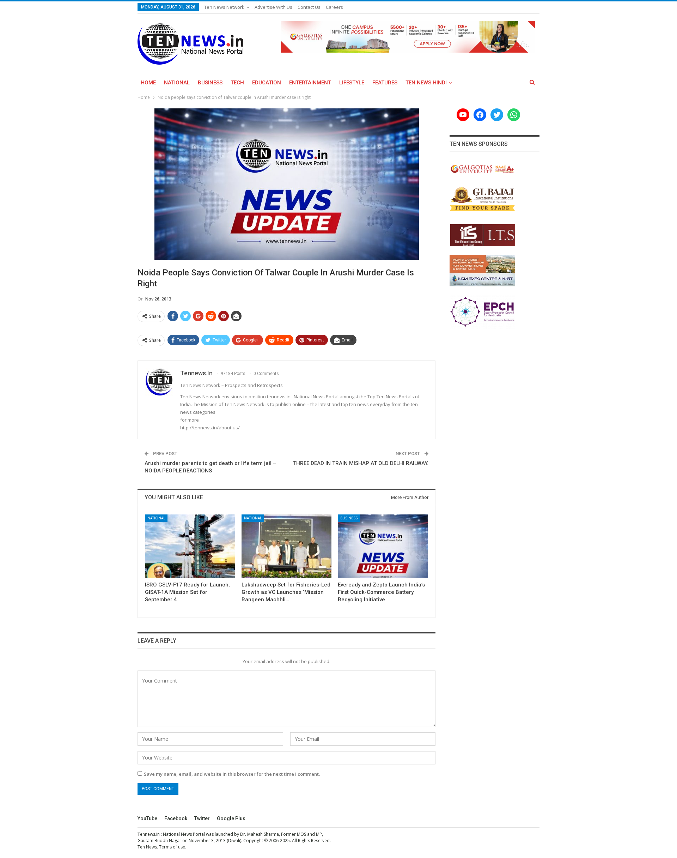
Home (148, 82)
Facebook (175, 818)
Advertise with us (273, 7)
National (177, 82)
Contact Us (309, 7)
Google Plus (231, 818)
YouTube (147, 818)
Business (210, 82)
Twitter (202, 818)
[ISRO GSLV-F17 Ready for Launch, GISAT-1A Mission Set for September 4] (190, 546)
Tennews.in (149, 834)
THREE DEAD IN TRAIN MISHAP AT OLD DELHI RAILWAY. (360, 463)
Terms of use (172, 847)
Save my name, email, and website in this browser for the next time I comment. (232, 774)
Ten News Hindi (426, 82)
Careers (334, 7)
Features (384, 82)
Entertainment (310, 82)
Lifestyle (351, 82)
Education (266, 82)
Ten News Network (224, 7)
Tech (237, 82)
